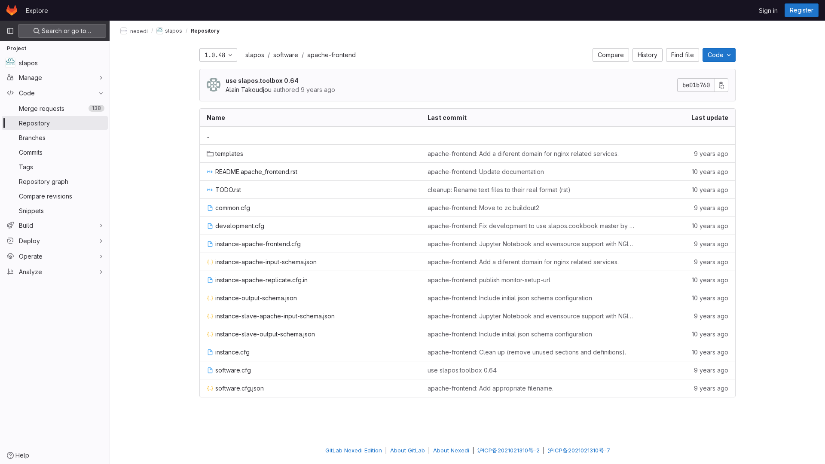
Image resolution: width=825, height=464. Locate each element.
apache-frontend (331, 54)
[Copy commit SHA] (721, 85)
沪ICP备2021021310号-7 (579, 450)
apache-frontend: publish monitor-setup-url (489, 280)
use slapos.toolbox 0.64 (262, 80)
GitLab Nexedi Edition (353, 450)
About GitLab (407, 450)
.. (208, 135)
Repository (205, 30)
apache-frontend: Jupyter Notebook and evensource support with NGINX (531, 243)
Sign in (768, 10)
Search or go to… (65, 30)
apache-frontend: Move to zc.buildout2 (483, 207)
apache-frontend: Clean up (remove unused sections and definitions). (527, 352)
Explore (37, 10)
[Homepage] (12, 10)
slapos (254, 54)
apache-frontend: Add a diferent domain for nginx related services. (523, 153)
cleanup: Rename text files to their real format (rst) (499, 189)
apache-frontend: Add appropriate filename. (490, 388)
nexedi (138, 30)
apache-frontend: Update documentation (486, 171)
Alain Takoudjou (249, 89)
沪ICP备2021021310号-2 (508, 450)
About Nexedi (451, 450)
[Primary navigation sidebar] (10, 31)
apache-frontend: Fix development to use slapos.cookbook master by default (531, 225)
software (285, 54)
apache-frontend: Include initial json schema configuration (510, 298)
